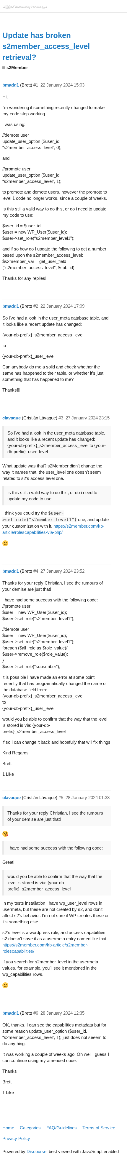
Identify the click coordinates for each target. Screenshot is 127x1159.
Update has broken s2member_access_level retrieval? (46, 46)
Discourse (36, 1151)
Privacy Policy (16, 1138)
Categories (30, 1127)
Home (8, 1127)
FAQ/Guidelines (61, 1127)
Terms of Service (98, 1127)
